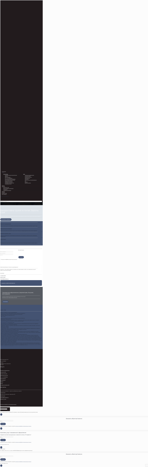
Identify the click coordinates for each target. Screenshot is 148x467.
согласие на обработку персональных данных (8, 404)
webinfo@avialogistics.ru (4, 397)
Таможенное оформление (4, 370)
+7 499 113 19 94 (2, 392)
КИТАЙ (1, 383)
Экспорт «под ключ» (3, 373)
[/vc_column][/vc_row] (41, 457)
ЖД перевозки (2, 380)
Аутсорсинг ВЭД (3, 372)
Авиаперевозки (3, 378)
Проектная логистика (4, 375)
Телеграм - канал (3, 399)
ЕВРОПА (1, 381)
